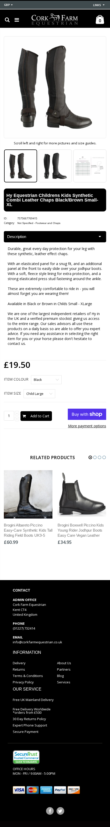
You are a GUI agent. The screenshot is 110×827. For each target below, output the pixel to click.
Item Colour (16, 379)
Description (16, 236)
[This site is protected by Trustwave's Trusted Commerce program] (26, 757)
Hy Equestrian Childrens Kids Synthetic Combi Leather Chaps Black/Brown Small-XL (52, 200)
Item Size (12, 393)
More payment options (87, 425)
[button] (90, 457)
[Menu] (17, 19)
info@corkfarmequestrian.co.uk (37, 642)
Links (97, 5)
